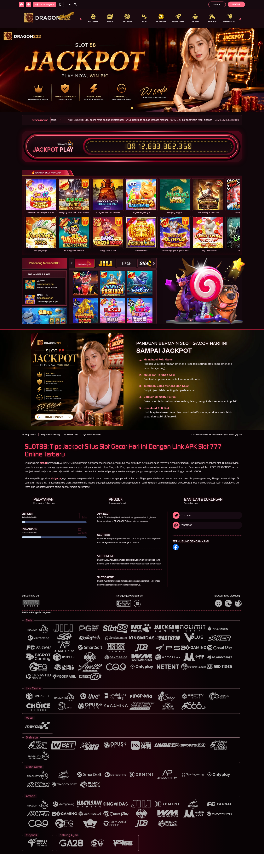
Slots (110, 21)
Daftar (236, 4)
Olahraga (161, 21)
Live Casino (127, 21)
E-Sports (212, 21)
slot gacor (56, 478)
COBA (88, 279)
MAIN (43, 194)
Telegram (186, 515)
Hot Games (93, 21)
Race (144, 21)
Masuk (217, 4)
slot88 (43, 463)
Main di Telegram (46, 4)
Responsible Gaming (50, 434)
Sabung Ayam (229, 21)
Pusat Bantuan (71, 434)
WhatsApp (186, 524)
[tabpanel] (132, 70)
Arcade (195, 21)
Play (66, 150)
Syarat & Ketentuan (92, 434)
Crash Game (178, 21)
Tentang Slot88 (29, 434)
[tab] (85, 263)
